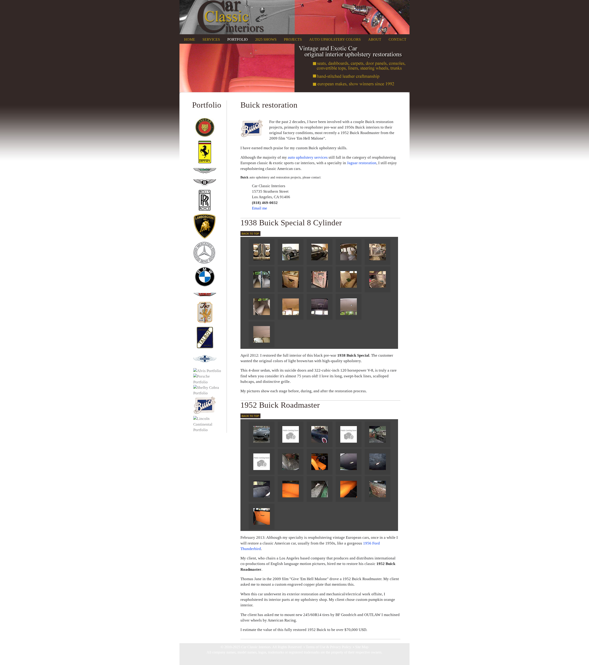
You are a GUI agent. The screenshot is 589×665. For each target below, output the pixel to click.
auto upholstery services (308, 157)
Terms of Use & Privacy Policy (328, 647)
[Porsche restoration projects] (206, 382)
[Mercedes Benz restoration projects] (203, 263)
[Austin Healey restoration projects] (203, 298)
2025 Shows (266, 39)
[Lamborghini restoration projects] (203, 238)
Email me (259, 208)
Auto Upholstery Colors (335, 39)
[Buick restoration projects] (203, 413)
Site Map (361, 647)
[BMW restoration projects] (203, 286)
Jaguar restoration (361, 163)
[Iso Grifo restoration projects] (203, 323)
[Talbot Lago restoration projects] (203, 347)
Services (211, 39)
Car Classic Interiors (256, 647)
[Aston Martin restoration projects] (203, 175)
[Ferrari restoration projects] (203, 162)
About (374, 39)
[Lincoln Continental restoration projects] (206, 430)
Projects (293, 39)
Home (189, 39)
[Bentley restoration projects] (203, 186)
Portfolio (237, 39)
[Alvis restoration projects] (206, 371)
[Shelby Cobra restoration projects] (206, 393)
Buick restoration (268, 104)
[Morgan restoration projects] (203, 365)
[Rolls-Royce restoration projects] (203, 210)
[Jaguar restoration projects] (203, 137)
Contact (397, 39)
